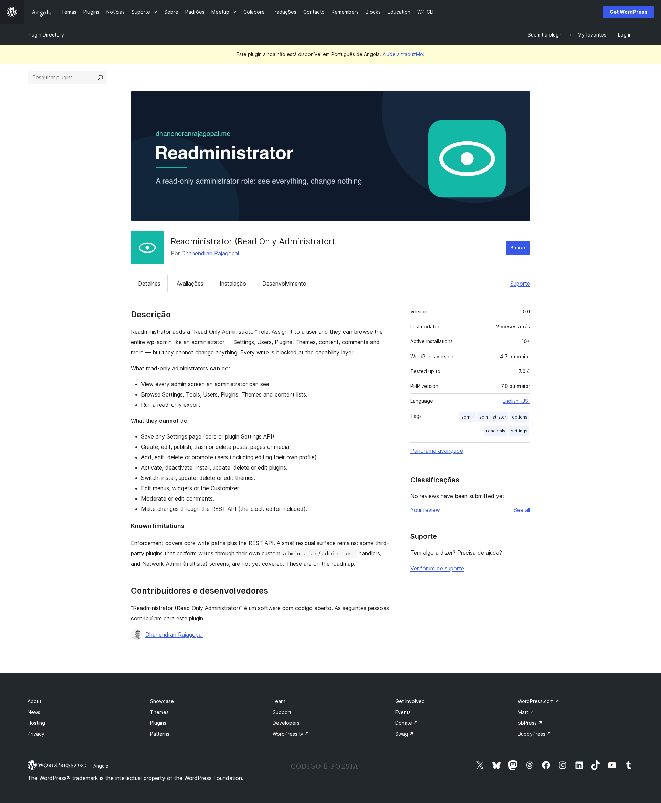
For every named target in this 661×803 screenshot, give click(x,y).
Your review (425, 509)
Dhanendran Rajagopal (210, 253)
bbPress (530, 723)
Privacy (36, 734)
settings (519, 430)
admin (467, 417)
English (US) (516, 401)
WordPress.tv (291, 734)
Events (403, 712)
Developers (286, 723)
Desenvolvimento (284, 283)
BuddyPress (534, 734)
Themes (159, 712)
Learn (279, 701)
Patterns (159, 734)
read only (495, 430)
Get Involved (410, 701)
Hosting (36, 723)
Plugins (158, 723)
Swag (404, 734)
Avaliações (190, 283)
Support (282, 712)
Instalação (233, 283)
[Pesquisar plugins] (100, 77)
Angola (100, 766)
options (519, 417)
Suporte (520, 283)
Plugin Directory (46, 35)
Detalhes (149, 283)
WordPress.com (538, 701)
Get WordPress (629, 12)
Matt (526, 712)
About (34, 701)
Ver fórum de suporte (437, 568)
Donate (406, 723)
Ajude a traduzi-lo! (403, 54)
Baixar (518, 247)
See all (522, 509)
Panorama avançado (436, 450)
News (34, 712)
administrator (492, 417)
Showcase (162, 701)
